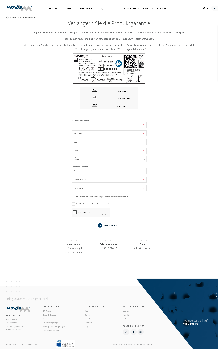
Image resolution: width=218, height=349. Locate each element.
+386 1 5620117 (109, 248)
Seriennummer (79, 171)
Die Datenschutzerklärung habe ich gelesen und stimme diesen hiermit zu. (102, 196)
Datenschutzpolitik (15, 344)
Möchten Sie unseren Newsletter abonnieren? (92, 204)
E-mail (76, 142)
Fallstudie (88, 322)
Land (75, 157)
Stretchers (47, 318)
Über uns (148, 8)
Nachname (78, 133)
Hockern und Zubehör (51, 330)
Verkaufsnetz (131, 8)
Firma (76, 150)
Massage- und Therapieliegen (54, 326)
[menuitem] (54, 8)
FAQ (86, 326)
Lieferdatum (78, 188)
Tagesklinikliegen (49, 315)
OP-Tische (47, 311)
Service (87, 315)
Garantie (88, 318)
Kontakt (161, 8)
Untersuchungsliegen (51, 322)
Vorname (77, 125)
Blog (86, 311)
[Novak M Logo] (19, 8)
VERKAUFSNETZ (191, 324)
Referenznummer (80, 179)
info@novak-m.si (143, 248)
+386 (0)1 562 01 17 (15, 326)
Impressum (32, 344)
